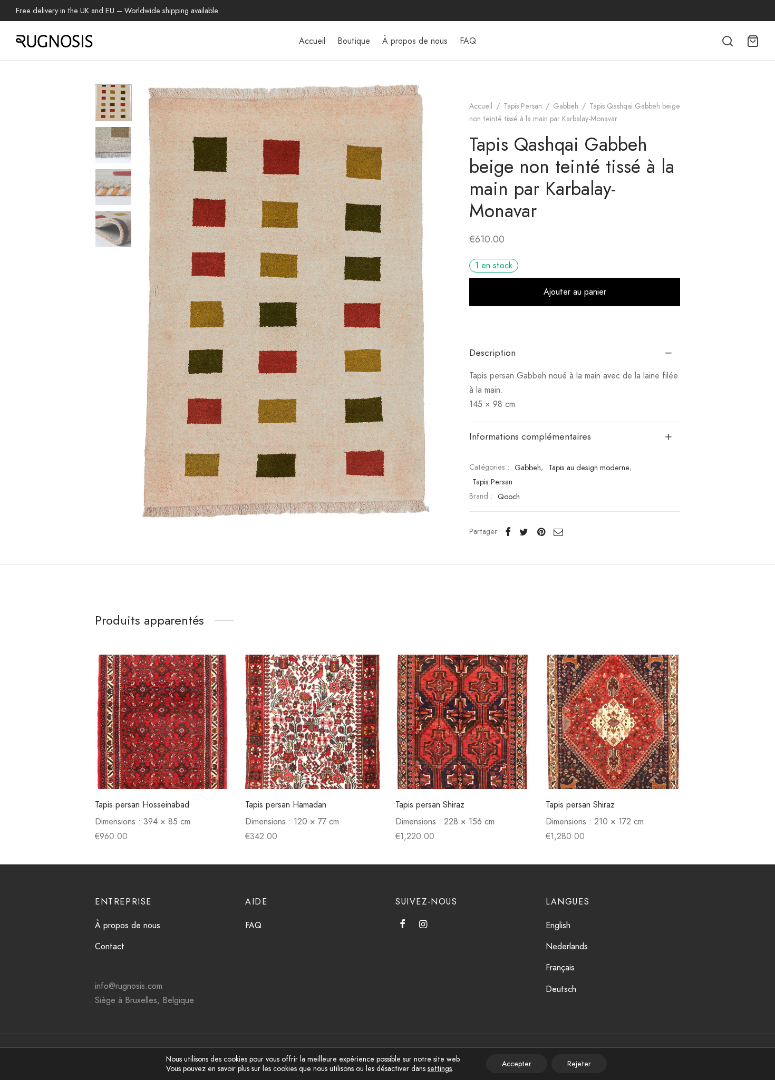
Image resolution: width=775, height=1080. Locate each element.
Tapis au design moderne (588, 467)
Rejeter (579, 1063)
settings (440, 1068)
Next (419, 301)
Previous (152, 301)
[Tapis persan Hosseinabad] (162, 722)
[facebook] (402, 925)
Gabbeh (565, 106)
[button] (213, 670)
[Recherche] (727, 41)
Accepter (516, 1063)
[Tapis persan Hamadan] (312, 722)
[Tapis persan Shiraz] (462, 722)
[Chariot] (753, 41)
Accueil (312, 41)
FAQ (468, 41)
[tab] (574, 353)
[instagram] (423, 925)
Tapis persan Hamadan (285, 805)
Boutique (353, 41)
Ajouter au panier (575, 292)
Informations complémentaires (530, 436)
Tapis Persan (522, 106)
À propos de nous (415, 41)
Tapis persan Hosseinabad (142, 805)
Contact (109, 946)
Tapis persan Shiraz (429, 805)
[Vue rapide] (213, 695)
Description (492, 352)
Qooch (509, 496)
